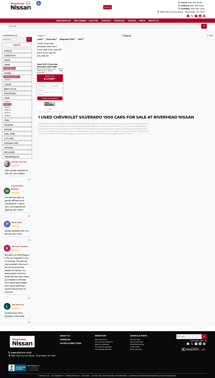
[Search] (204, 26)
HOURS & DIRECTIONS (71, 343)
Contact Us (44, 376)
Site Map (86, 376)
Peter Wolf (16, 222)
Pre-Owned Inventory (104, 342)
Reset (16, 45)
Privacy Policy (73, 376)
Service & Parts (138, 336)
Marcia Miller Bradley (17, 187)
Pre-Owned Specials (103, 347)
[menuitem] (17, 68)
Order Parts (135, 347)
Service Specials (136, 342)
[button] (38, 3)
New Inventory (101, 339)
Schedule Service (137, 344)
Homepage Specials (103, 349)
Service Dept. (135, 339)
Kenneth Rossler (19, 246)
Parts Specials (136, 349)
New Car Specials (102, 344)
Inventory (100, 336)
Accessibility (58, 376)
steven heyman (19, 161)
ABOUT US (65, 336)
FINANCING (65, 339)
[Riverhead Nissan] (20, 5)
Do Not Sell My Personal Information (109, 376)
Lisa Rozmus (17, 304)
